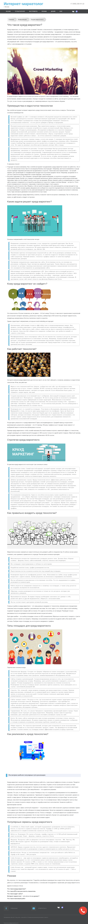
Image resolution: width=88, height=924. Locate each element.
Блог (61, 11)
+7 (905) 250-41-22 (77, 4)
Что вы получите (20, 11)
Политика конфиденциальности (11, 923)
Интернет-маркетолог (23, 4)
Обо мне (8, 11)
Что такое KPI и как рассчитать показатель (21, 891)
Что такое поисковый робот (16, 898)
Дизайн (53, 11)
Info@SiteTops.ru (42, 908)
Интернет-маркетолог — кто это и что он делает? (23, 896)
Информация (14, 908)
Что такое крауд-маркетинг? (16, 889)
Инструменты (33, 11)
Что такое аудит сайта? (15, 894)
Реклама (44, 11)
